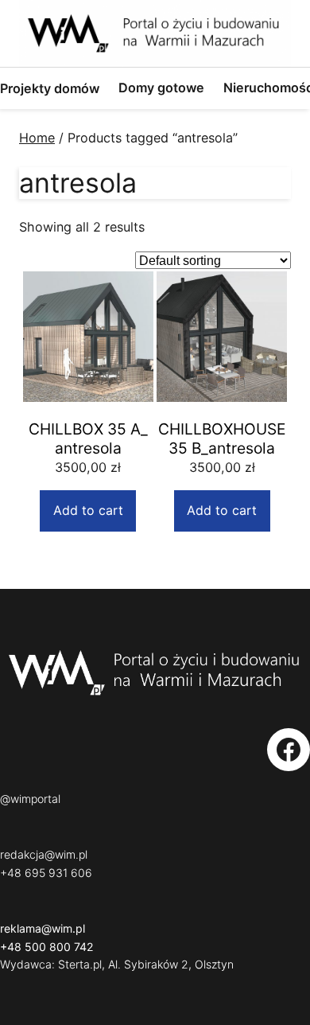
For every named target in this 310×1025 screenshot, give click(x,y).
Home (37, 138)
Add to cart (88, 510)
